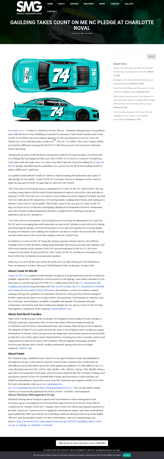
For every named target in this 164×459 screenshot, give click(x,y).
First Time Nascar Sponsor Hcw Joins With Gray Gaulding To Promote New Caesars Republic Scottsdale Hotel (133, 116)
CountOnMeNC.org (61, 308)
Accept (127, 455)
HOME (50, 4)
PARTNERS (89, 4)
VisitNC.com (25, 348)
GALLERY (129, 4)
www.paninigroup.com (25, 387)
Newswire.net (16, 130)
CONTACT (52, 11)
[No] (161, 455)
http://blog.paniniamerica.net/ (56, 387)
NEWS (102, 4)
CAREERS (114, 4)
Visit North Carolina (61, 286)
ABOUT (61, 4)
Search (151, 56)
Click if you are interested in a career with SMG (82, 443)
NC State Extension (44, 290)
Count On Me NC (17, 275)
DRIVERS (74, 4)
